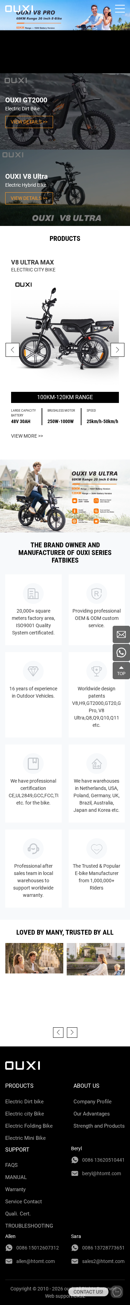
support (17, 1149)
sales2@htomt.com (103, 1261)
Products (19, 1086)
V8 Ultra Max (32, 262)
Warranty (15, 1189)
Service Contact (23, 1201)
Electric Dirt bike (24, 1101)
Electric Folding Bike (29, 1126)
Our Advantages (91, 1114)
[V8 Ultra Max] (65, 333)
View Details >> (29, 122)
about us (86, 1086)
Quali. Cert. (18, 1214)
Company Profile (92, 1101)
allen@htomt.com (35, 1261)
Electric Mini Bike (25, 1138)
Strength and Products (99, 1126)
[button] (117, 350)
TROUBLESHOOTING (29, 1226)
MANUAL (16, 1177)
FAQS (11, 1165)
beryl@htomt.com (101, 1173)
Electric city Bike (24, 1114)
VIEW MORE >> (27, 436)
